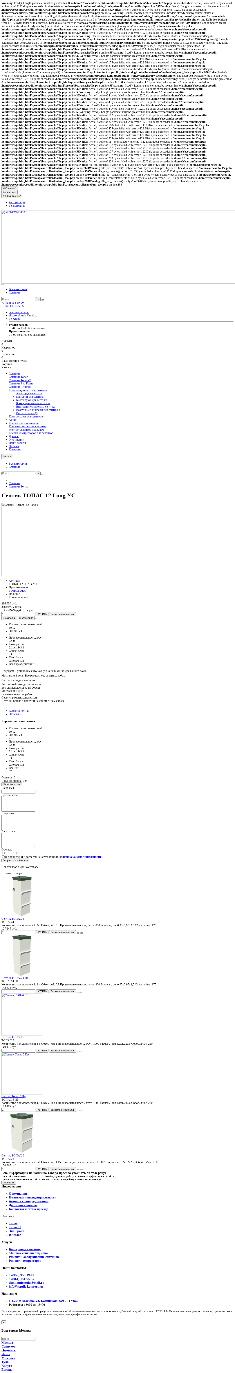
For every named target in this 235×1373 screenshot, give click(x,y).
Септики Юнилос (20, 386)
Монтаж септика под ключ (28, 1253)
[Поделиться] (36, 618)
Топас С (15, 1227)
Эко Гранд (16, 1231)
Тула (5, 1362)
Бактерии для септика (30, 396)
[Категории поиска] (2, 284)
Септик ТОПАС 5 (12, 1037)
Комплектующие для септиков (28, 390)
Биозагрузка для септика (31, 400)
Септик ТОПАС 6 (12, 1155)
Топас (13, 1223)
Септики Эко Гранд (21, 383)
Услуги (6, 1242)
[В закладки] (78, 933)
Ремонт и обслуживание (24, 423)
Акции (13, 419)
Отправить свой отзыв (15, 860)
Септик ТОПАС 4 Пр (14, 977)
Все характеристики (21, 664)
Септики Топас (18, 376)
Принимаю (9, 1182)
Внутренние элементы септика (35, 406)
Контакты (15, 449)
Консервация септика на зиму (27, 426)
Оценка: (6, 849)
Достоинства (9, 795)
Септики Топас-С (20, 380)
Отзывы (14, 446)
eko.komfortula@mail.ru (23, 315)
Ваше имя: (8, 787)
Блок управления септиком (33, 403)
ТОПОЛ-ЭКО (17, 590)
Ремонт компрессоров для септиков (31, 433)
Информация (11, 1186)
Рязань (6, 1369)
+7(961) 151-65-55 (12, 305)
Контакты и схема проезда (28, 1209)
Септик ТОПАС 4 (12, 918)
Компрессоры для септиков (26, 416)
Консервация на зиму (25, 1249)
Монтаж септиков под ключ (26, 429)
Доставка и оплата (23, 1205)
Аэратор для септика (29, 393)
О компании (16, 439)
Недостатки (8, 813)
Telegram (14, 318)
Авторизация (17, 202)
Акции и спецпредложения (28, 1201)
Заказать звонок (19, 312)
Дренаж (14, 436)
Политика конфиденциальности (32, 1197)
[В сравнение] (81, 933)
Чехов (5, 1354)
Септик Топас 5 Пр (13, 1096)
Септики (14, 292)
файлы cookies (35, 1176)
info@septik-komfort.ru (26, 1286)
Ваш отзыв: (8, 831)
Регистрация (17, 205)
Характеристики (19, 710)
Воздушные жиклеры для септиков (38, 409)
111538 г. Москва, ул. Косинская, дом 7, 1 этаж (43, 1301)
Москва (7, 1342)
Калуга (6, 1365)
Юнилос (15, 1235)
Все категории (18, 289)
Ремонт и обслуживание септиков (34, 1257)
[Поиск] (42, 299)
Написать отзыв (12, 784)
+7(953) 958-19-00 (12, 302)
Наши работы (17, 442)
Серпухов (8, 1346)
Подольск (8, 1350)
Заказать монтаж (11, 606)
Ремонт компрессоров (25, 1260)
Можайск (8, 1358)
